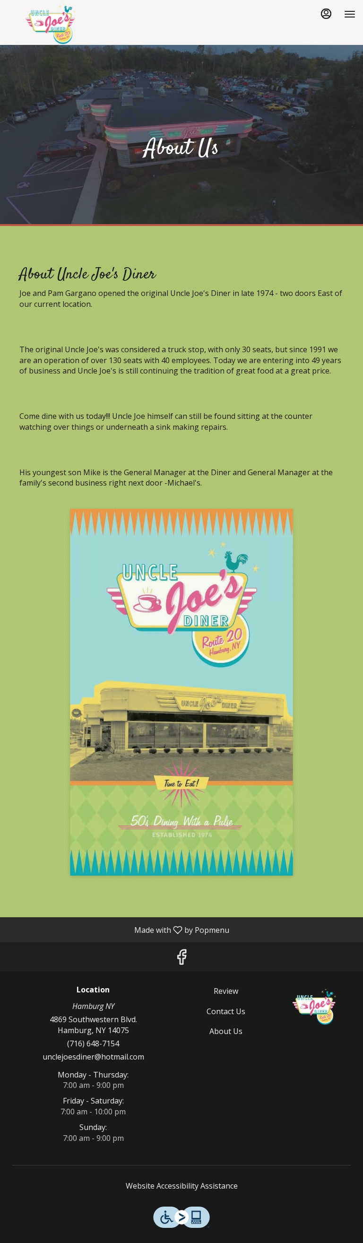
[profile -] (326, 13)
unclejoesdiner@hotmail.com (93, 1057)
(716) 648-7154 (93, 1043)
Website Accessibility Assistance (182, 1186)
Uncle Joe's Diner (314, 1007)
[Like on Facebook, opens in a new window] (181, 959)
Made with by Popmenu (118, 929)
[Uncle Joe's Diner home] (50, 23)
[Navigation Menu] (349, 14)
